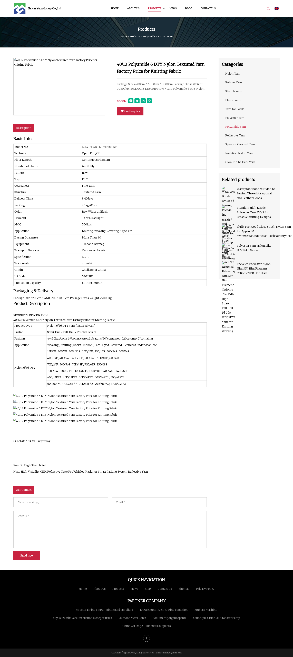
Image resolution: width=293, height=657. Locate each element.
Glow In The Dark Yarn (240, 162)
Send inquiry (131, 111)
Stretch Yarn (233, 91)
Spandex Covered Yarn (240, 144)
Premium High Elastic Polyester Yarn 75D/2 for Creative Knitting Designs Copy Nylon (254, 212)
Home (115, 8)
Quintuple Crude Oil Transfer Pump (216, 618)
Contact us (208, 8)
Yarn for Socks (234, 109)
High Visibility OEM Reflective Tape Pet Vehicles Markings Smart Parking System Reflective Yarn (84, 471)
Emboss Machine (205, 609)
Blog (188, 8)
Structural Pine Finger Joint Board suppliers (104, 609)
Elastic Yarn (233, 100)
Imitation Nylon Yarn (239, 153)
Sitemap (184, 588)
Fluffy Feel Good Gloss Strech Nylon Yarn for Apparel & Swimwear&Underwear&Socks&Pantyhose (264, 231)
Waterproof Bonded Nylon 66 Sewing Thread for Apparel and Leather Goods (256, 193)
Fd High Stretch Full (33, 465)
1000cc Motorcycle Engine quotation (164, 609)
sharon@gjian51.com (171, 652)
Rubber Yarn (233, 82)
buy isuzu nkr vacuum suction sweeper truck (82, 618)
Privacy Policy (205, 588)
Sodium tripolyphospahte (170, 618)
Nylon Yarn (232, 73)
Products (154, 8)
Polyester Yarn (235, 118)
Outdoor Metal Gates (132, 618)
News (173, 8)
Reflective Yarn (235, 135)
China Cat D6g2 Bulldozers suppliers (146, 626)
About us (133, 8)
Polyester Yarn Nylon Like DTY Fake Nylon (254, 248)
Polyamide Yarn (152, 36)
